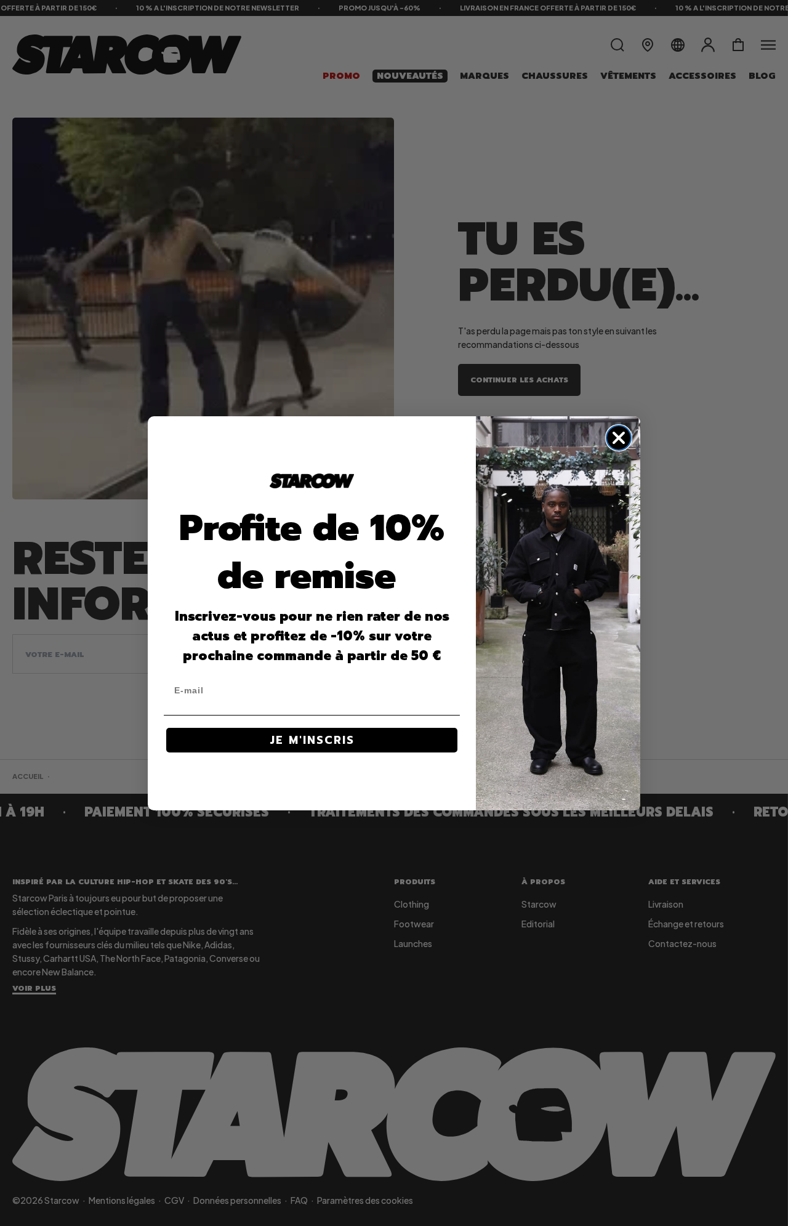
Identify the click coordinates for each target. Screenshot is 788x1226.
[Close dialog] (618, 437)
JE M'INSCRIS (312, 740)
